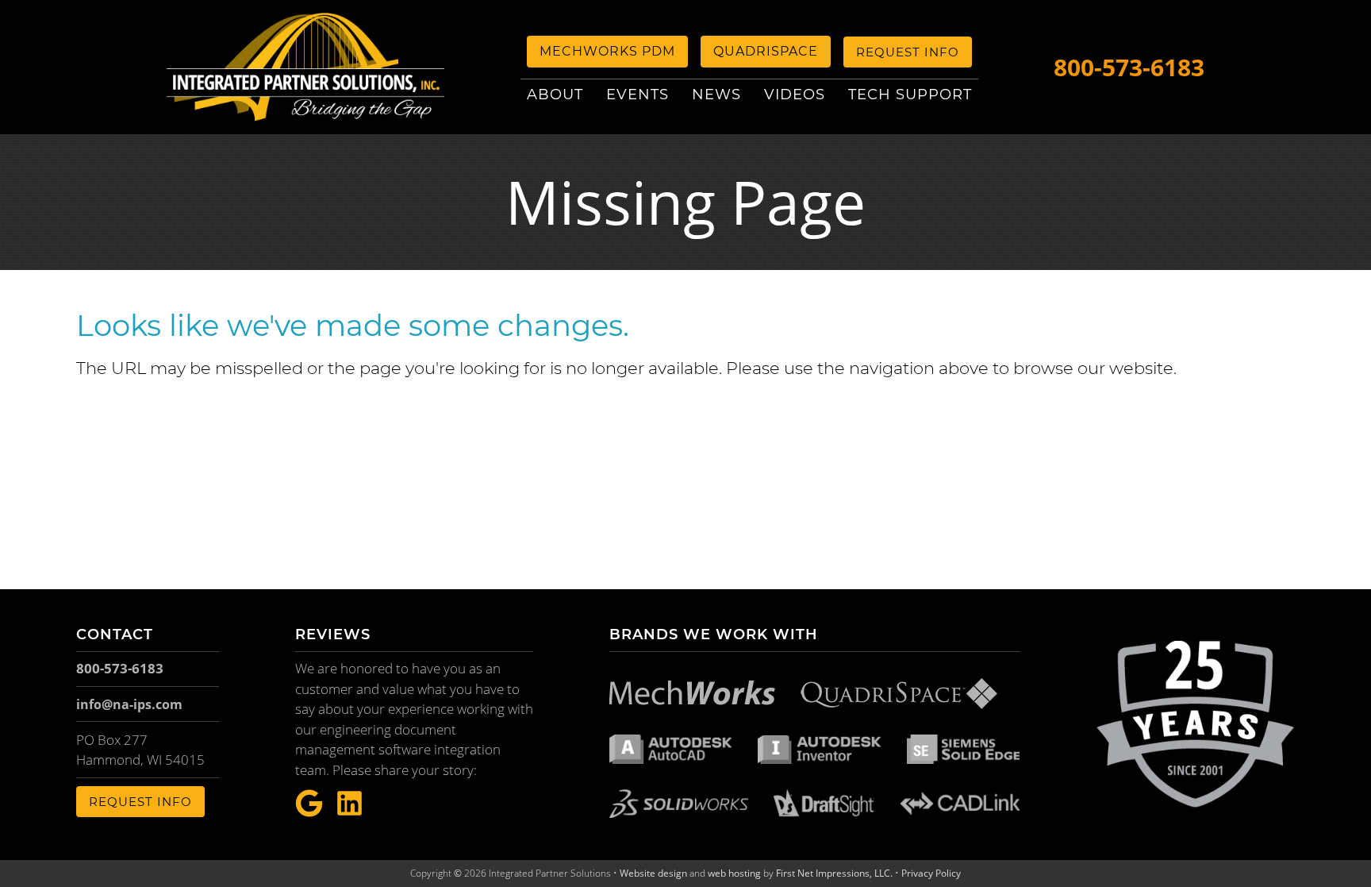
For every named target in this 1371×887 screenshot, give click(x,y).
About (555, 94)
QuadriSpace (765, 51)
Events (637, 94)
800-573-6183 (1129, 67)
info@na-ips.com (129, 704)
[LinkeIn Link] (349, 804)
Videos (794, 94)
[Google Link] (309, 804)
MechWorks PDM (607, 51)
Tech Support (910, 94)
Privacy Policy (931, 873)
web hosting (734, 873)
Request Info (907, 52)
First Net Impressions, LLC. (834, 873)
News (716, 94)
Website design (653, 873)
